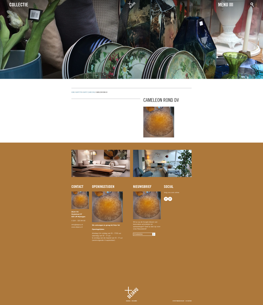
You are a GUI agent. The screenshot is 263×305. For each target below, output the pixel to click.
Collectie (18, 5)
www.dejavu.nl (77, 227)
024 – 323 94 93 (79, 220)
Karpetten (79, 92)
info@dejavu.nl (77, 224)
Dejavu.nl (128, 301)
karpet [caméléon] (89, 92)
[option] (131, 39)
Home (73, 92)
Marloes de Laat (180, 301)
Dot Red (190, 301)
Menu (223, 5)
